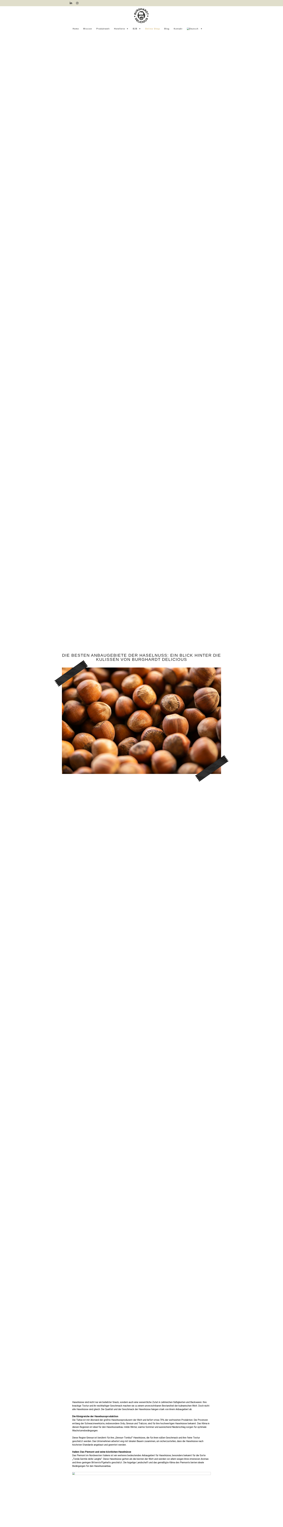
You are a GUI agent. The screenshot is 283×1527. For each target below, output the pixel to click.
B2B (135, 29)
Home (76, 29)
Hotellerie (119, 29)
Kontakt (178, 29)
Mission (87, 29)
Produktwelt (103, 29)
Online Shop (152, 29)
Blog (166, 29)
